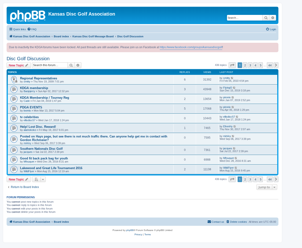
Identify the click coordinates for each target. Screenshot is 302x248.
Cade (27, 100)
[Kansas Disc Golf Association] (28, 15)
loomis (27, 110)
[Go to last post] (232, 78)
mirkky (27, 143)
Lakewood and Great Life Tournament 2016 (51, 168)
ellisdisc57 (29, 120)
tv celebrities (29, 117)
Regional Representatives (38, 78)
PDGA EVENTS (31, 107)
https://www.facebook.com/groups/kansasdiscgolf (191, 47)
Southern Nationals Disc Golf (41, 148)
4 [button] (255, 65)
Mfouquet (29, 161)
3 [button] (250, 65)
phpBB (130, 230)
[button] (232, 65)
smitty (27, 81)
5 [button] (260, 65)
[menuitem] (32, 29)
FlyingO (227, 87)
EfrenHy (228, 126)
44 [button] (270, 65)
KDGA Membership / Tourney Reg (44, 97)
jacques (28, 151)
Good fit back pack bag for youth (44, 158)
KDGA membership (34, 88)
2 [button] (245, 65)
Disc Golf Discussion (28, 58)
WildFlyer (29, 171)
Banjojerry (29, 91)
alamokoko (30, 129)
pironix (227, 97)
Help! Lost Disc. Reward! (38, 126)
